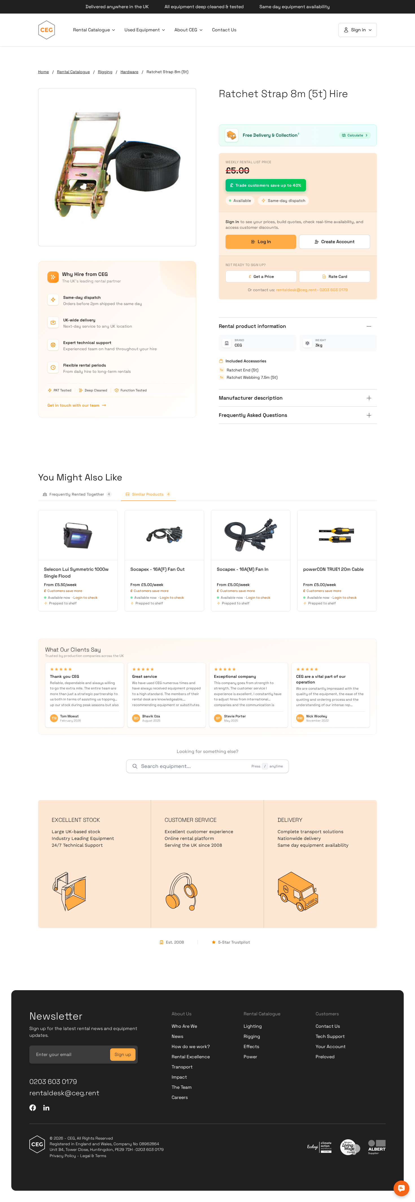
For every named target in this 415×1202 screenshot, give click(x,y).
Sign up (123, 1054)
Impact (179, 1077)
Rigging (105, 71)
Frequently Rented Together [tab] (79, 494)
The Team (182, 1087)
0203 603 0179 (334, 289)
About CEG (185, 30)
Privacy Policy (63, 1155)
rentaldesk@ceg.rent (296, 289)
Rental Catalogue (91, 30)
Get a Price (261, 276)
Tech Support (330, 1036)
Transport (182, 1067)
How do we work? (191, 1046)
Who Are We (184, 1026)
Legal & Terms (93, 1155)
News (177, 1036)
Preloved (325, 1057)
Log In (264, 242)
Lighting (253, 1026)
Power (250, 1057)
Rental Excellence (191, 1057)
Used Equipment (142, 30)
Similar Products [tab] (151, 494)
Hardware (129, 71)
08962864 (149, 1143)
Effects (251, 1046)
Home (43, 71)
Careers (180, 1097)
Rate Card (338, 276)
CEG (238, 345)
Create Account (338, 242)
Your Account (331, 1046)
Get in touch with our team (73, 405)
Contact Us (224, 30)
